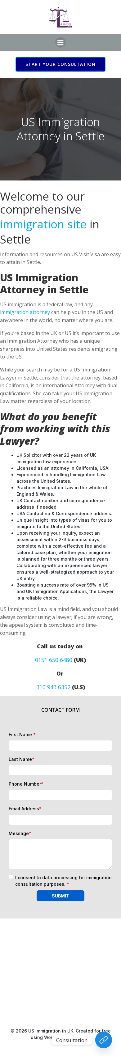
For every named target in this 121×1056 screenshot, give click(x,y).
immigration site (43, 224)
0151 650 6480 (53, 660)
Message (20, 833)
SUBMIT (60, 895)
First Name (22, 734)
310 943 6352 (53, 687)
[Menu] (60, 42)
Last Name (21, 759)
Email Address (25, 808)
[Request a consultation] (103, 1040)
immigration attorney (25, 312)
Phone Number (26, 784)
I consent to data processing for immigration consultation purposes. (63, 881)
